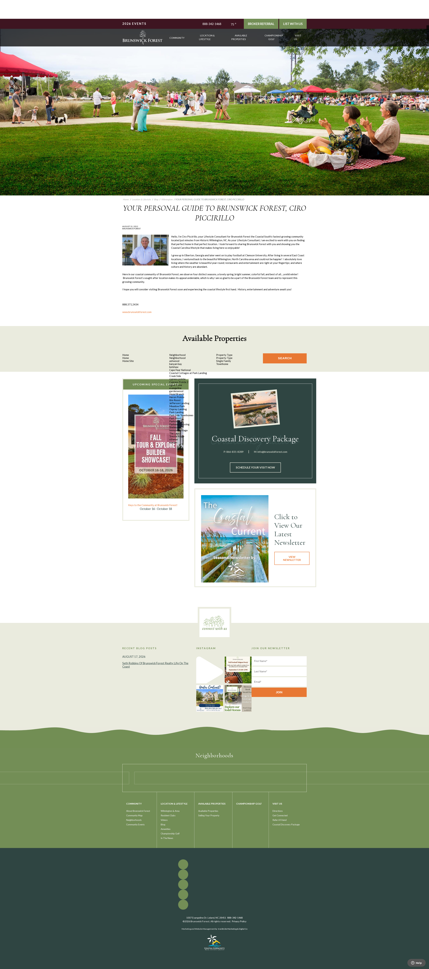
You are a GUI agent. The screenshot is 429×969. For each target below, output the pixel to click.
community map (134, 815)
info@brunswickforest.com (272, 451)
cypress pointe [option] (177, 378)
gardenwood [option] (176, 391)
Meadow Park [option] (177, 406)
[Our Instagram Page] (427, 34)
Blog (163, 824)
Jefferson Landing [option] (179, 403)
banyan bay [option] (175, 363)
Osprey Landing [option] (178, 409)
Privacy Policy (239, 921)
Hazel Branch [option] (176, 394)
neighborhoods (134, 820)
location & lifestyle (207, 37)
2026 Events (134, 23)
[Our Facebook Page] (427, 26)
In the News (167, 838)
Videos (164, 820)
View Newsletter (292, 558)
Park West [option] (175, 418)
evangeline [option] (175, 388)
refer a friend (279, 820)
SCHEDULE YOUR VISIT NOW (255, 467)
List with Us (293, 24)
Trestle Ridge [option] (176, 436)
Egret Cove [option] (175, 385)
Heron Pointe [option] (176, 397)
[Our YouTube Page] (427, 31)
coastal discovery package (286, 824)
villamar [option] (173, 439)
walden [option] (173, 442)
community (177, 37)
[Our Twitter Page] (427, 29)
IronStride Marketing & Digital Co (232, 929)
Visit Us (297, 37)
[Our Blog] (427, 36)
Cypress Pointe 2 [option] (178, 382)
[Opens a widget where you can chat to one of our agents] (416, 963)
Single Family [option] (223, 360)
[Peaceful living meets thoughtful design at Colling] (209, 670)
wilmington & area (170, 811)
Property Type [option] (224, 357)
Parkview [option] (174, 421)
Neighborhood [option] (177, 357)
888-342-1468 (211, 24)
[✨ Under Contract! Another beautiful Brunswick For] (209, 698)
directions (277, 811)
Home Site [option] (128, 360)
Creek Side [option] (175, 375)
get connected (280, 815)
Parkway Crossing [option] (179, 424)
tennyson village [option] (178, 430)
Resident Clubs (168, 815)
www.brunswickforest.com (136, 311)
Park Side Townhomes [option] (181, 415)
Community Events (135, 824)
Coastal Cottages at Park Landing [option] (188, 372)
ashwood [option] (174, 360)
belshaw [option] (173, 366)
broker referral (261, 24)
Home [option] (125, 357)
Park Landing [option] (176, 412)
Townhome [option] (222, 363)
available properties (239, 37)
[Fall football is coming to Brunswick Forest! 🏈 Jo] (238, 670)
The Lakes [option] (174, 433)
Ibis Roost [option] (175, 400)
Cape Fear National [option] (180, 369)
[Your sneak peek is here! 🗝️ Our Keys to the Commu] (238, 698)
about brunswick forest (138, 811)
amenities (165, 829)
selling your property (208, 815)
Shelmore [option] (174, 427)
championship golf (274, 37)
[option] (155, 453)
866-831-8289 (234, 451)
